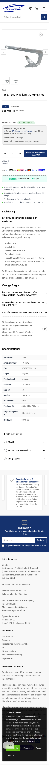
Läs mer (11, 755)
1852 (4, 90)
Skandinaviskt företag (12, 655)
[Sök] (44, 17)
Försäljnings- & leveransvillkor (15, 644)
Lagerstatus (7, 658)
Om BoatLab (7, 636)
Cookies (6, 640)
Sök (4, 647)
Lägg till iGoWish (6, 162)
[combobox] (24, 17)
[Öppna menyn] (44, 8)
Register (40, 540)
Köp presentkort (9, 651)
